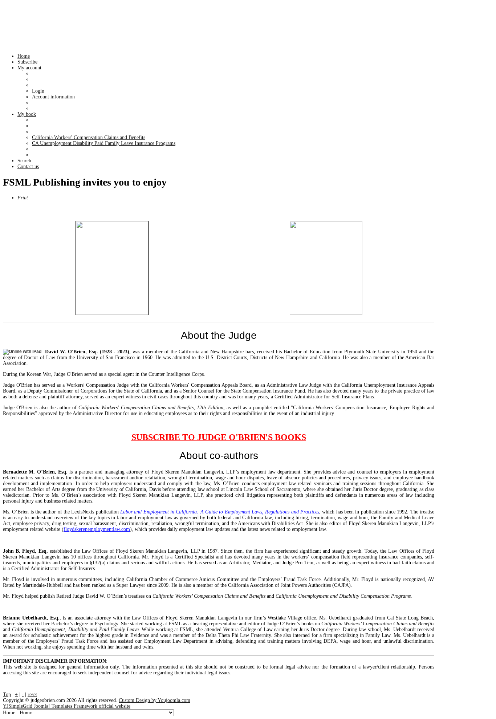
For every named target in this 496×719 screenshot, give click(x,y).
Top (7, 694)
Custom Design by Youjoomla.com (154, 700)
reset (32, 694)
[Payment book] (112, 268)
